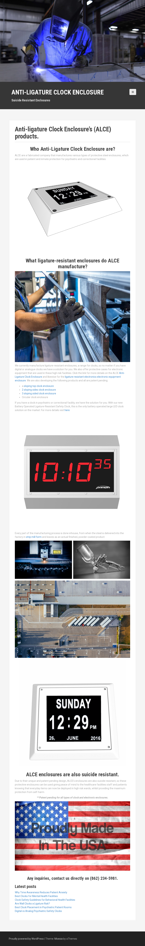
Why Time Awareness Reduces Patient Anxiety (41, 892)
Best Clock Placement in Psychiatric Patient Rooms (43, 907)
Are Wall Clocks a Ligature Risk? (32, 903)
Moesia (58, 938)
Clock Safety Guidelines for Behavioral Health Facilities (45, 899)
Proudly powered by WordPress (26, 938)
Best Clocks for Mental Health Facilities (36, 896)
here (67, 410)
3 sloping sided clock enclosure (39, 393)
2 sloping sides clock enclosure (39, 389)
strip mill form (34, 536)
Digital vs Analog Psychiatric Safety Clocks (38, 911)
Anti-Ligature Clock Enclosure (57, 92)
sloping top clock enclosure (39, 386)
